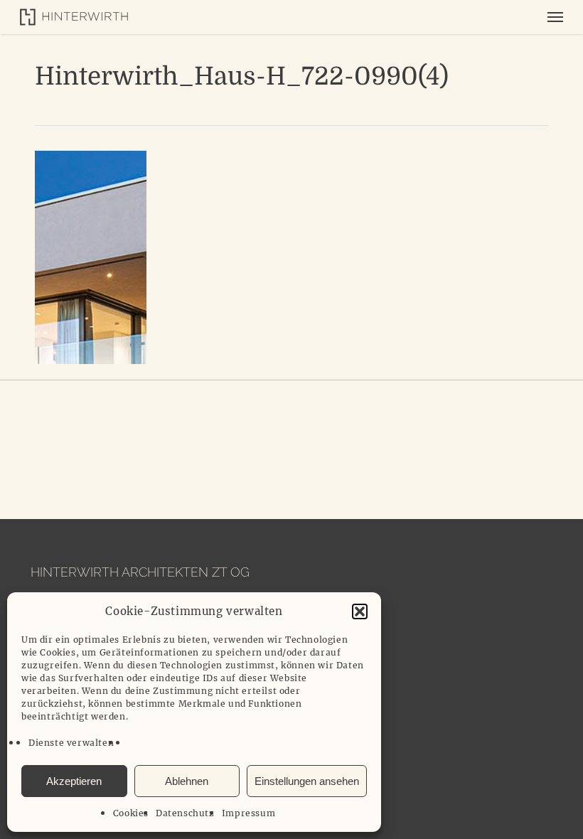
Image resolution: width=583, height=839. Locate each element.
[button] (360, 611)
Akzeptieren (74, 781)
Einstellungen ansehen (307, 781)
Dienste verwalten (71, 742)
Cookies (131, 813)
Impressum (248, 813)
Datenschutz (185, 813)
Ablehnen (186, 781)
